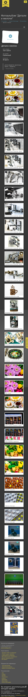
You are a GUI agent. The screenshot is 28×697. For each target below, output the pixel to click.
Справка (3, 674)
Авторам (4, 675)
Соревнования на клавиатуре (8, 655)
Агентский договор (6, 665)
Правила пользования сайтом (8, 668)
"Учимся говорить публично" (8, 654)
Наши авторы (5, 681)
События (4, 678)
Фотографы (4, 21)
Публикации (4, 679)
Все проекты (4, 659)
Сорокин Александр (13, 21)
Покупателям (5, 677)
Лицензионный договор (7, 667)
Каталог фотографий (6, 682)
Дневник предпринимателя (7, 658)
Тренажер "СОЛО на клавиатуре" (9, 652)
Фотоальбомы (23, 21)
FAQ (3, 673)
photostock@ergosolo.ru (6, 648)
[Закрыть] (26, 686)
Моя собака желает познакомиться (9, 656)
